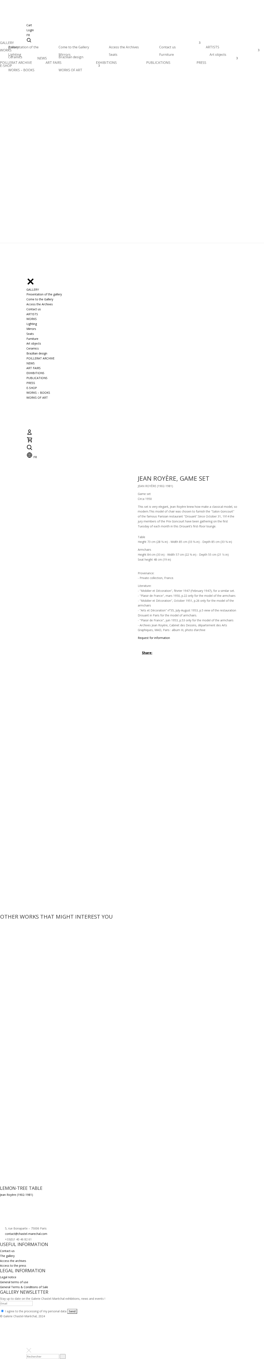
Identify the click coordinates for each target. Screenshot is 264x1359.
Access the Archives (124, 47)
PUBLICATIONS (158, 62)
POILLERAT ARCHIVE (16, 64)
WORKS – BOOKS (21, 70)
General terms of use (14, 1282)
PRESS (201, 62)
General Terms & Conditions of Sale (24, 1287)
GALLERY (7, 44)
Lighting (14, 54)
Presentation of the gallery (23, 47)
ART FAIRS (53, 62)
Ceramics (15, 57)
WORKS (6, 51)
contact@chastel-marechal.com (26, 1234)
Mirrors (65, 54)
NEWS (42, 59)
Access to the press (13, 1265)
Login (30, 30)
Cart (29, 25)
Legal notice (8, 1277)
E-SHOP (6, 67)
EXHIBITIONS (106, 62)
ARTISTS (212, 48)
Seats (113, 54)
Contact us (167, 47)
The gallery (7, 1256)
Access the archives (13, 1261)
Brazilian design (71, 57)
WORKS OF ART (70, 70)
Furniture (166, 54)
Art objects (218, 54)
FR (28, 35)
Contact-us (7, 1251)
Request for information (154, 638)
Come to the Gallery (74, 47)
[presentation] (63, 1356)
